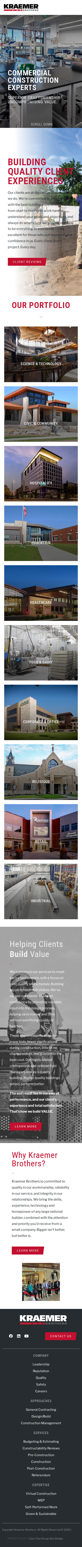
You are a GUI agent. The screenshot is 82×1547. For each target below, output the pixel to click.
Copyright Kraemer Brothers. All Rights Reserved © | (37, 1529)
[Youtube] (26, 1336)
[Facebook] (11, 1336)
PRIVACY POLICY (18, 1538)
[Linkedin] (18, 1336)
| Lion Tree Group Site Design (45, 1538)
